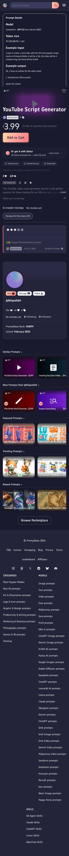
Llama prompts (46, 694)
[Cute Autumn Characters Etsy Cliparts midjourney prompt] (19, 467)
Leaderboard (28, 559)
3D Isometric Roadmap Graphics (51, 475)
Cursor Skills (32, 835)
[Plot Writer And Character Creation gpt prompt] (19, 400)
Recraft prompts (47, 780)
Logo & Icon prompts (14, 601)
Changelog (29, 550)
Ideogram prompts (48, 708)
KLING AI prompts (48, 649)
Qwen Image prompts (50, 793)
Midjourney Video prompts (52, 754)
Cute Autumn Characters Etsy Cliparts (11, 475)
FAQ (9, 550)
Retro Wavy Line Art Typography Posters (51, 442)
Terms (59, 550)
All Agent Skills (34, 815)
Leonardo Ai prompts (49, 688)
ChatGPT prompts (48, 681)
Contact (17, 550)
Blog (40, 550)
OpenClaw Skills (34, 842)
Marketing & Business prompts (19, 621)
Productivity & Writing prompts (19, 614)
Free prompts (46, 603)
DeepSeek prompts (48, 675)
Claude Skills (33, 822)
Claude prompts (47, 701)
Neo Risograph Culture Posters (16, 442)
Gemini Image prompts (51, 642)
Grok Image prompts (49, 734)
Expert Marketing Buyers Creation (26, 242)
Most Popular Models (13, 582)
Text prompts (45, 590)
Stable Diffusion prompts (52, 668)
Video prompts (46, 596)
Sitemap (7, 641)
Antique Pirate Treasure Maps (51, 508)
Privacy (49, 550)
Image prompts (47, 583)
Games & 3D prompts (14, 634)
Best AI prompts (11, 588)
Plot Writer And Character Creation (16, 408)
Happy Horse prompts (50, 799)
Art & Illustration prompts (17, 595)
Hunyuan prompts (48, 773)
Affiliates (42, 559)
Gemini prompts (47, 714)
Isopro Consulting (47, 408)
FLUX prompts (46, 622)
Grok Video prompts (49, 740)
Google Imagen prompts (51, 662)
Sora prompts (46, 616)
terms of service (43, 170)
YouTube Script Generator (15, 375)
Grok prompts (46, 727)
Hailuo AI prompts (48, 655)
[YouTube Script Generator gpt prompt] (19, 367)
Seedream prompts (48, 767)
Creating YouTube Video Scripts (51, 375)
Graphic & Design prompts (17, 608)
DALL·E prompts (47, 629)
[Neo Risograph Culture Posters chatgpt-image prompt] (19, 433)
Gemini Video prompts (50, 747)
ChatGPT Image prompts (51, 635)
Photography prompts (14, 628)
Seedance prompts (48, 760)
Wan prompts (45, 786)
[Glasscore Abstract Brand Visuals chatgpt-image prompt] (19, 500)
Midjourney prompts (49, 609)
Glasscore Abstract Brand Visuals (16, 508)
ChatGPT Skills (34, 828)
